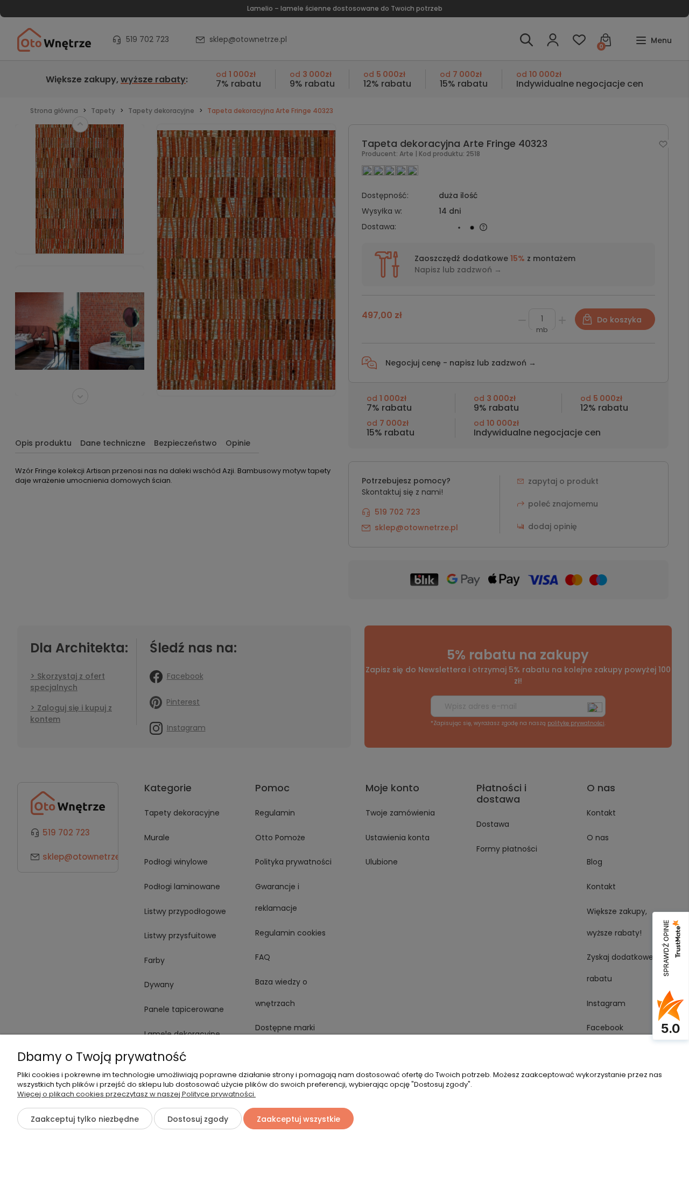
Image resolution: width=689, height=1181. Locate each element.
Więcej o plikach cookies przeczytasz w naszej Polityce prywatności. (136, 1094)
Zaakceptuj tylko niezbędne (85, 1119)
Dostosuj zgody (197, 1119)
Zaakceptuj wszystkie (298, 1119)
